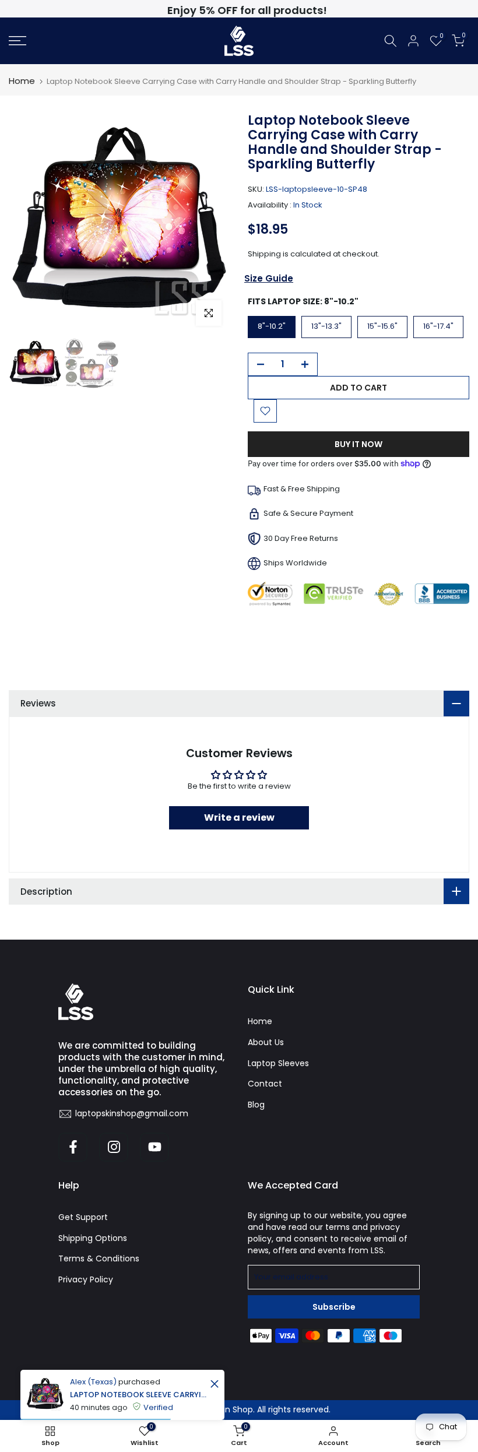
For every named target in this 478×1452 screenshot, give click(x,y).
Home (22, 81)
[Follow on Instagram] (113, 1147)
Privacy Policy (85, 1279)
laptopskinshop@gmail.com (131, 1113)
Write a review (239, 817)
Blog (256, 1104)
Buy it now (358, 444)
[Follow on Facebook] (72, 1147)
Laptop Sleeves (278, 1063)
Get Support (83, 1217)
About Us (266, 1042)
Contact (265, 1083)
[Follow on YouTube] (154, 1147)
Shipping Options (92, 1238)
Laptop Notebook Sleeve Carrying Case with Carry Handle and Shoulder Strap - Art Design (138, 1394)
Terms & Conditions (98, 1258)
